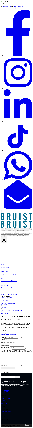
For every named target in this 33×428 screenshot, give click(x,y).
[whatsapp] (18, 179)
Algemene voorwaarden (6, 398)
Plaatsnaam (5, 347)
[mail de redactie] (18, 208)
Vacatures (6, 391)
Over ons (6, 392)
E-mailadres (3, 340)
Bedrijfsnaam (4, 337)
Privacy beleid (4, 403)
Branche (3, 344)
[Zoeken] (15, 232)
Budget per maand (5, 345)
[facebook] (18, 55)
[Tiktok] (18, 150)
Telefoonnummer (5, 342)
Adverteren (6, 390)
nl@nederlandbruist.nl (6, 411)
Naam (2, 339)
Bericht (4, 365)
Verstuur (17, 377)
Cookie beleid (4, 401)
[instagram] (18, 88)
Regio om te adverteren (6, 348)
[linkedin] (18, 121)
